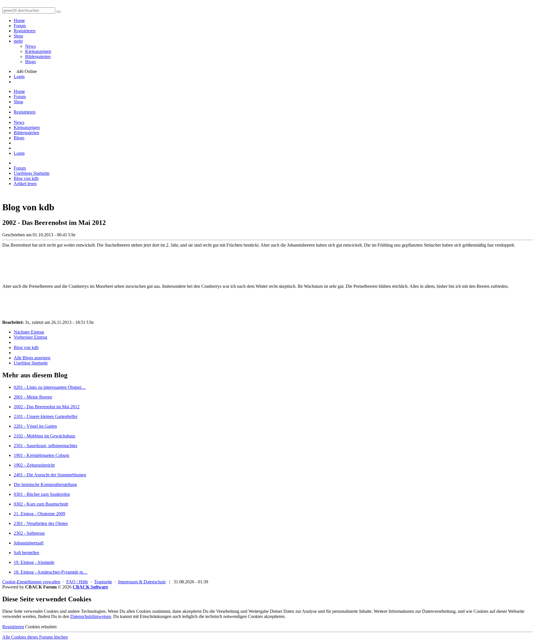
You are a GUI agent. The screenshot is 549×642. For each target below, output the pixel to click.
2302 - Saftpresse (29, 533)
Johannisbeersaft (28, 542)
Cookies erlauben (41, 626)
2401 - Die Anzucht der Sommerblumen (50, 474)
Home (19, 20)
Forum (20, 25)
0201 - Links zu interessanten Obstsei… (50, 387)
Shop (18, 35)
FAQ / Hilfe (77, 581)
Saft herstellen (26, 552)
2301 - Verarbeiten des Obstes (41, 523)
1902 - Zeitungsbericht (34, 465)
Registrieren (24, 30)
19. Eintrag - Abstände (34, 562)
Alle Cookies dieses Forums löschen (35, 637)
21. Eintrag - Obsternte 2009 (39, 513)
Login (19, 76)
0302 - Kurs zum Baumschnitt (41, 504)
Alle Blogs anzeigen (32, 357)
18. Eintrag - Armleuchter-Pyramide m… (50, 572)
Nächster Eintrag (29, 332)
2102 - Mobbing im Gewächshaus (44, 435)
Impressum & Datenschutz (142, 581)
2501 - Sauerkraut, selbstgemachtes (45, 445)
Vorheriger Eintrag (30, 337)
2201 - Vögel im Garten (35, 426)
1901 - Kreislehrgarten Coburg (41, 455)
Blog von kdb (26, 347)
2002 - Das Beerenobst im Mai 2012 (46, 406)
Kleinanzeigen (38, 51)
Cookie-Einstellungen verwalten (31, 581)
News (30, 46)
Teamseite (103, 581)
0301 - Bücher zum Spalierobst (42, 494)
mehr (18, 41)
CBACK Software (90, 586)
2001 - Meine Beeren (33, 397)
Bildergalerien (38, 56)
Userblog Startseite (31, 362)
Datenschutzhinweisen (90, 616)
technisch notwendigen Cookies (234, 616)
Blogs (30, 61)
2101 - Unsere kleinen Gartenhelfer (45, 416)
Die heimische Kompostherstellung (45, 484)
